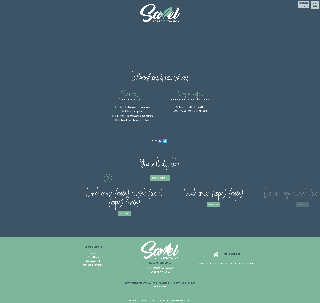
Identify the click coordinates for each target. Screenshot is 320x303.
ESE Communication (143, 300)
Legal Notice (177, 300)
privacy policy (186, 300)
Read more (124, 213)
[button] (315, 5)
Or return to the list (160, 177)
